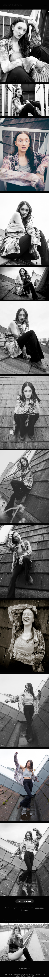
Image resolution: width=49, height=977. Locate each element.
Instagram (40, 908)
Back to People (24, 901)
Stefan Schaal (12, 4)
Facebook (24, 910)
